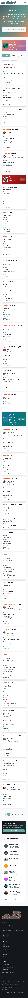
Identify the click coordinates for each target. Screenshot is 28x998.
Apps (3, 956)
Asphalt (14, 59)
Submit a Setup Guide (7, 967)
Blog (3, 951)
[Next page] (22, 814)
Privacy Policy (8, 992)
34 (19, 814)
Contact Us (6, 964)
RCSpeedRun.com (6, 930)
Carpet (14, 55)
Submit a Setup (14, 830)
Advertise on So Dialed (8, 972)
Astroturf (5, 59)
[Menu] (25, 2)
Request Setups (6, 969)
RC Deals (4, 949)
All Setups (6, 55)
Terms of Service (18, 992)
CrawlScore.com (18, 930)
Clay (20, 55)
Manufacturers (5, 954)
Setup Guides (5, 946)
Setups (3, 944)
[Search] (19, 2)
